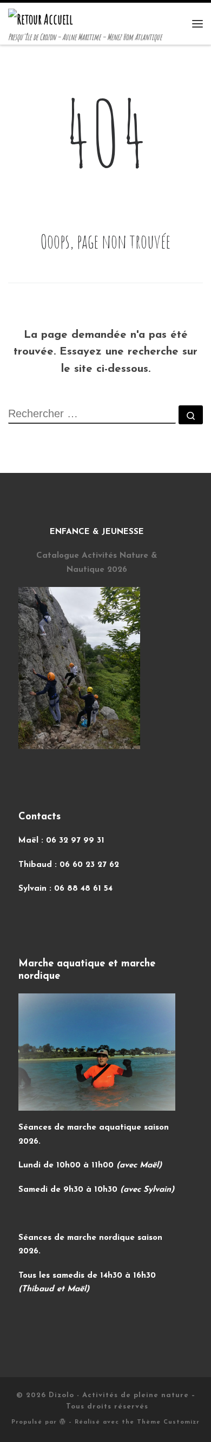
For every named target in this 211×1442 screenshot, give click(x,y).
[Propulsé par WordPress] (63, 1421)
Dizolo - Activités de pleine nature (119, 1395)
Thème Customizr (168, 1422)
